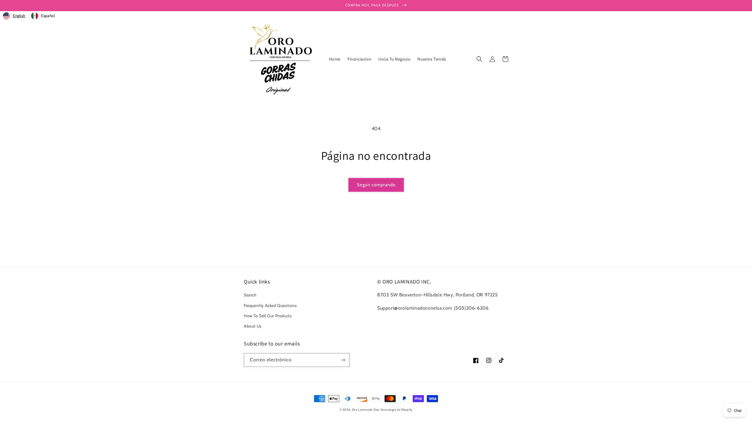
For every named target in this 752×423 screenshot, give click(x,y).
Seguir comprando (376, 184)
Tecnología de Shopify (396, 410)
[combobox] (14, 15)
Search (250, 295)
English (19, 15)
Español (48, 15)
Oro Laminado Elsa (366, 410)
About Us (253, 326)
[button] (479, 59)
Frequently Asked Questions (270, 305)
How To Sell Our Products (268, 315)
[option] (43, 15)
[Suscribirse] (342, 360)
